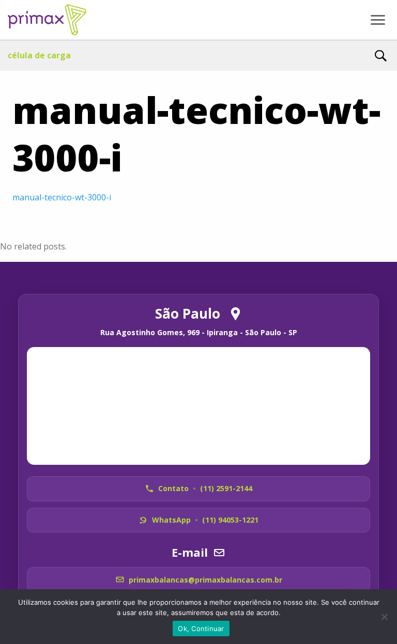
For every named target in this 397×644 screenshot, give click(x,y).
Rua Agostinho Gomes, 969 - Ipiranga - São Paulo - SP (198, 332)
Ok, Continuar (201, 628)
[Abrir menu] (378, 20)
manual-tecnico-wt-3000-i (61, 197)
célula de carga (39, 55)
